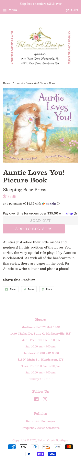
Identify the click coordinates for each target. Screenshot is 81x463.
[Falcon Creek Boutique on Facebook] (36, 400)
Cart (74, 9)
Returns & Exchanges (40, 421)
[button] (40, 203)
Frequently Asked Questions (41, 427)
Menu (12, 9)
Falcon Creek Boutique (53, 440)
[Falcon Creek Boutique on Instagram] (45, 400)
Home (6, 83)
